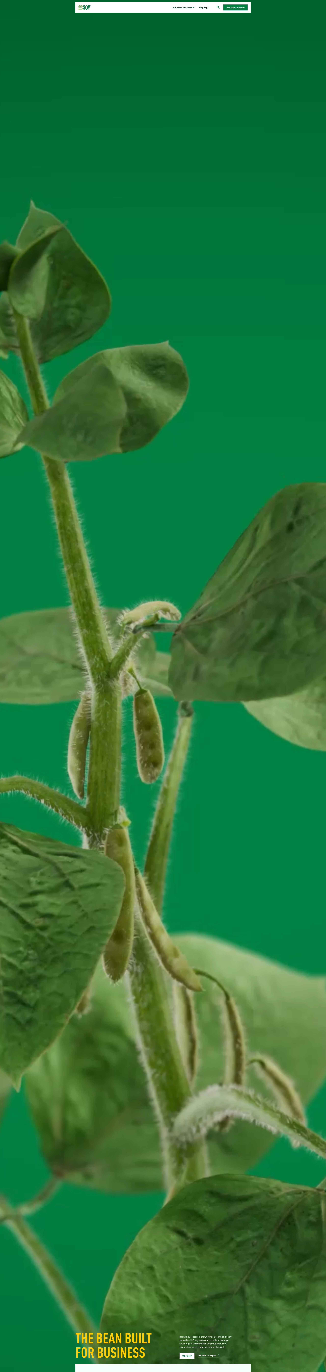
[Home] (84, 7)
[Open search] (218, 7)
